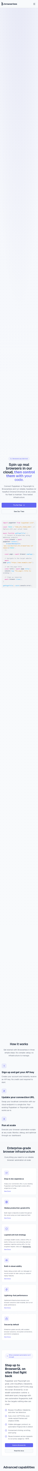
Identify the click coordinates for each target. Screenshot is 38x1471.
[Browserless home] (9, 4)
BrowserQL (27, 1246)
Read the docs (19, 1451)
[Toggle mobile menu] (34, 4)
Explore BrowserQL (19, 1445)
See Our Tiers (19, 511)
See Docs (7, 1191)
